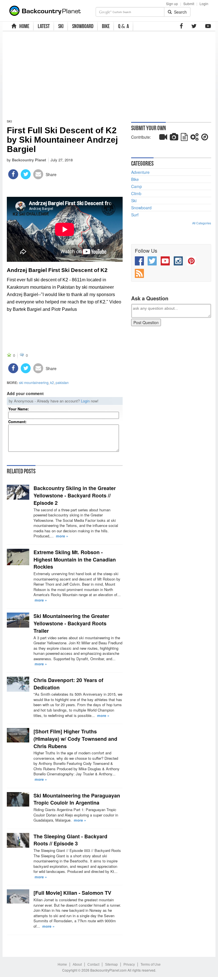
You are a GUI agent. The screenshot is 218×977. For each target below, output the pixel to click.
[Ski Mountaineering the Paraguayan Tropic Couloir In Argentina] (18, 799)
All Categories (201, 223)
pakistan (62, 382)
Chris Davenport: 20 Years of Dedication (68, 683)
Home (62, 965)
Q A (123, 26)
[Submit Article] (184, 138)
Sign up (172, 3)
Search (179, 12)
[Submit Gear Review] (194, 138)
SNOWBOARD (82, 26)
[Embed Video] (163, 138)
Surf (135, 215)
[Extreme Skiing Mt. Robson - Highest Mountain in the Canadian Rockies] (18, 557)
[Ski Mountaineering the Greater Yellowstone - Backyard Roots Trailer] (18, 620)
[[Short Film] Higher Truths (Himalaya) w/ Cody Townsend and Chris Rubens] (18, 735)
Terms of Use (151, 965)
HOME (23, 26)
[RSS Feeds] (139, 273)
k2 (52, 382)
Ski (9, 121)
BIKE (106, 26)
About (77, 965)
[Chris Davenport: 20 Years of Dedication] (18, 684)
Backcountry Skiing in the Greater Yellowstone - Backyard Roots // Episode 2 (74, 495)
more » (62, 536)
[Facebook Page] (181, 26)
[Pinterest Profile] (191, 260)
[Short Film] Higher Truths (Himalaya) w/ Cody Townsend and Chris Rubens (75, 739)
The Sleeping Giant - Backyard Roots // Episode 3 (70, 840)
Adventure (140, 172)
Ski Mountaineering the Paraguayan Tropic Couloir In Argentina (76, 799)
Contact (93, 965)
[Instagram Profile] (178, 260)
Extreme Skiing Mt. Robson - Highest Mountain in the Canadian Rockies (74, 559)
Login (204, 3)
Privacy (129, 965)
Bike (135, 179)
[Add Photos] (174, 138)
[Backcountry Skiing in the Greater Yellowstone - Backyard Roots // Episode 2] (18, 492)
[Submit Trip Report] (204, 138)
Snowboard (141, 207)
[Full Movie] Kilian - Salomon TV (72, 892)
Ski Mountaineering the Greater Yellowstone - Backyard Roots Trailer (71, 623)
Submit (188, 3)
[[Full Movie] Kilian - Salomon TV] (18, 896)
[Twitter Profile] (194, 26)
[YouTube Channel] (208, 26)
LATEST (44, 26)
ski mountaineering (34, 382)
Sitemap (111, 965)
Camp (136, 186)
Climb (136, 193)
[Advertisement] (82, 75)
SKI (61, 26)
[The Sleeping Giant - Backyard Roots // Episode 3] (18, 840)
